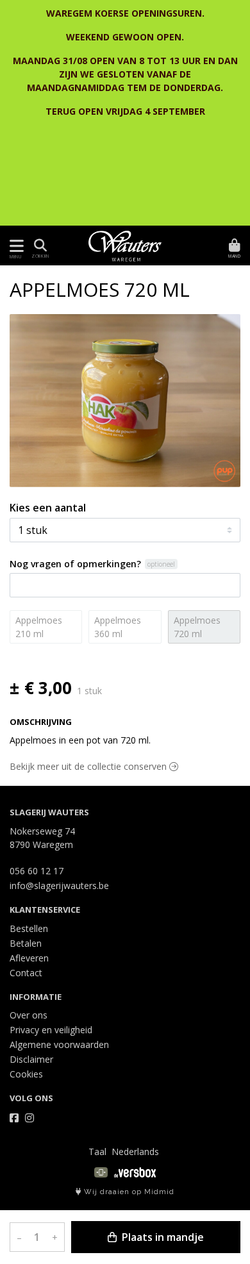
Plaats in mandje (161, 1237)
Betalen (26, 943)
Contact (26, 973)
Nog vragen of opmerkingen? (75, 564)
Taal (97, 1151)
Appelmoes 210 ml (38, 627)
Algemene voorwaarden (59, 1044)
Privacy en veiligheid (51, 1030)
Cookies (26, 1074)
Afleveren (29, 958)
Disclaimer (31, 1059)
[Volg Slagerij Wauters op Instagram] (29, 1118)
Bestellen (29, 928)
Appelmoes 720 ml (197, 627)
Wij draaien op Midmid (127, 1192)
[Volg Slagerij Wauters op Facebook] (14, 1118)
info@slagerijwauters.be (59, 885)
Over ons (28, 1015)
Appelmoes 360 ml (117, 627)
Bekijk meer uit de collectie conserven (89, 766)
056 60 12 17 (36, 871)
